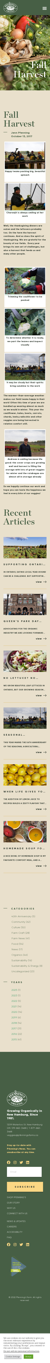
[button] (44, 8)
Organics (17, 955)
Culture (16, 927)
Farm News (18, 938)
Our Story (13, 1202)
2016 (14, 1034)
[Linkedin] (27, 1162)
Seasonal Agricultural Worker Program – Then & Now (23, 735)
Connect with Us (17, 1213)
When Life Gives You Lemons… (24, 792)
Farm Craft (18, 933)
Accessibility (14, 1232)
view (39, 581)
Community (18, 921)
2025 (14, 990)
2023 (14, 995)
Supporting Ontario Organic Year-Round (24, 565)
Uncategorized (20, 971)
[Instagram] (15, 1162)
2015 (14, 1039)
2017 (14, 1028)
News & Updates (16, 1221)
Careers (12, 1226)
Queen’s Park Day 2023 (21, 621)
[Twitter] (21, 1162)
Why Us (11, 1208)
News (15, 949)
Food (15, 944)
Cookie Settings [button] (13, 1356)
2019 (14, 1017)
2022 (14, 1001)
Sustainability (19, 960)
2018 (14, 1023)
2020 (14, 1012)
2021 (14, 1006)
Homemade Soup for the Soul (24, 849)
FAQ (9, 1237)
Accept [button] (28, 1356)
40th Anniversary (21, 916)
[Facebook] (8, 1162)
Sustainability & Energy (25, 966)
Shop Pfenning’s (16, 1197)
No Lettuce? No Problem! (19, 678)
